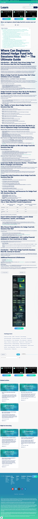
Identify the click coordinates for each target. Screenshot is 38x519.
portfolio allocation (20, 234)
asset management (27, 234)
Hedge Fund (7, 479)
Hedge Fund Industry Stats (9, 261)
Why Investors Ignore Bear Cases (26, 392)
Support (28, 478)
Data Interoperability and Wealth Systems (9, 437)
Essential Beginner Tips (7, 38)
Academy (17, 478)
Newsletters (23, 477)
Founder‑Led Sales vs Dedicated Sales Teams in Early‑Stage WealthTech (27, 438)
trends (21, 89)
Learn (17, 477)
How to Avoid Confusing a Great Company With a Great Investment (9, 412)
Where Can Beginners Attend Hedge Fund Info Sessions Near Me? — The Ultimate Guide (14, 29)
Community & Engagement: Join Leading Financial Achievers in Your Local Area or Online (15, 45)
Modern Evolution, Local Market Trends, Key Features (10, 32)
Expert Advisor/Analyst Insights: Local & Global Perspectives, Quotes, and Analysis (14, 43)
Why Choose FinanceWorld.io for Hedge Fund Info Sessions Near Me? (13, 44)
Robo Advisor (7, 480)
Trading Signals (7, 478)
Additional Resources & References (8, 47)
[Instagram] (19, 489)
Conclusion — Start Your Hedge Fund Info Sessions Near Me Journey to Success (14, 46)
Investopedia (24, 154)
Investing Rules (17, 480)
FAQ (27, 477)
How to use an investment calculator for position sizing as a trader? (8, 458)
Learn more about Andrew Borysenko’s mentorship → (10, 224)
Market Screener (12, 481)
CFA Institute (29, 154)
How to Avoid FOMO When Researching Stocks (8, 393)
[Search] (36, 7)
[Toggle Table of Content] (29, 28)
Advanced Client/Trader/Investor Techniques (9, 39)
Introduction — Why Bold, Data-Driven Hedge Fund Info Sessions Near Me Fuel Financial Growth (15, 30)
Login (18, 354)
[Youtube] (13, 489)
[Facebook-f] (22, 489)
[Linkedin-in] (25, 489)
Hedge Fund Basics (9, 259)
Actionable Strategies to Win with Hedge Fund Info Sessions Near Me (12, 37)
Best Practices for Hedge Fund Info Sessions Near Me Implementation (12, 36)
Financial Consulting (28, 480)
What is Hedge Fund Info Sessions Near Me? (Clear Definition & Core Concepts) (13, 31)
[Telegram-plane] (16, 489)
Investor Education (9, 260)
